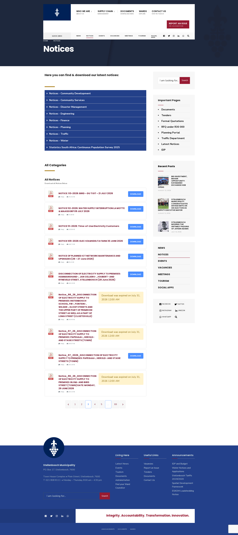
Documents (127, 12)
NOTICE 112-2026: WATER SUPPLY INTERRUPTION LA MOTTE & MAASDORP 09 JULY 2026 (92, 210)
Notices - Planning (60, 127)
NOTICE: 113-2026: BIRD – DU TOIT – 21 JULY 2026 (86, 193)
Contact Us (159, 12)
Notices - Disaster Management (68, 107)
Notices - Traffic (58, 134)
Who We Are (83, 12)
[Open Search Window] (188, 36)
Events (102, 36)
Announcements (107, 529)
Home (45, 41)
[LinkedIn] (178, 36)
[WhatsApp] (183, 36)
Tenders (166, 115)
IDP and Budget (180, 463)
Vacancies (114, 36)
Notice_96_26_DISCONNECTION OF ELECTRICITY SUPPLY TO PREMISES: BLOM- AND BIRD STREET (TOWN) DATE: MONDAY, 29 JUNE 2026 (77, 382)
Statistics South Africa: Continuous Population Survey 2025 (84, 147)
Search (185, 80)
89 (115, 404)
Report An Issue (178, 24)
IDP (163, 149)
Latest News (122, 463)
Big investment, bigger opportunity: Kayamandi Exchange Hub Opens (172, 181)
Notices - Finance (59, 120)
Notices (89, 36)
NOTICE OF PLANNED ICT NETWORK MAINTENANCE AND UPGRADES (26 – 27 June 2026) (89, 257)
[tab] (95, 93)
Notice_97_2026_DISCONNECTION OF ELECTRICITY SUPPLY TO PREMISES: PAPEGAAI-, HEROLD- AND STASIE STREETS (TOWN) (90, 358)
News (78, 36)
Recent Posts (166, 166)
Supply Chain (105, 12)
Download (135, 194)
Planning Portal (170, 132)
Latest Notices (170, 144)
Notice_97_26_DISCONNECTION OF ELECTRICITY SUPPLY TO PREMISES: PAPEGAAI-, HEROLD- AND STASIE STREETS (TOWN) (77, 335)
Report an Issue (151, 467)
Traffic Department (173, 138)
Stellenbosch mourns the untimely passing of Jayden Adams (180, 225)
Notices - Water (58, 140)
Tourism (142, 36)
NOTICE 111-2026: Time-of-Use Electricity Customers (89, 226)
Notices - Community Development (70, 93)
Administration (122, 480)
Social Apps (154, 36)
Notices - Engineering (61, 113)
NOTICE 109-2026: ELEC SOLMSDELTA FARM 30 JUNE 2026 (91, 241)
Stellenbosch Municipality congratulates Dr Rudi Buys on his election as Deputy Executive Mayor (173, 204)
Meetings (129, 36)
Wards (143, 12)
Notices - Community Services (67, 100)
